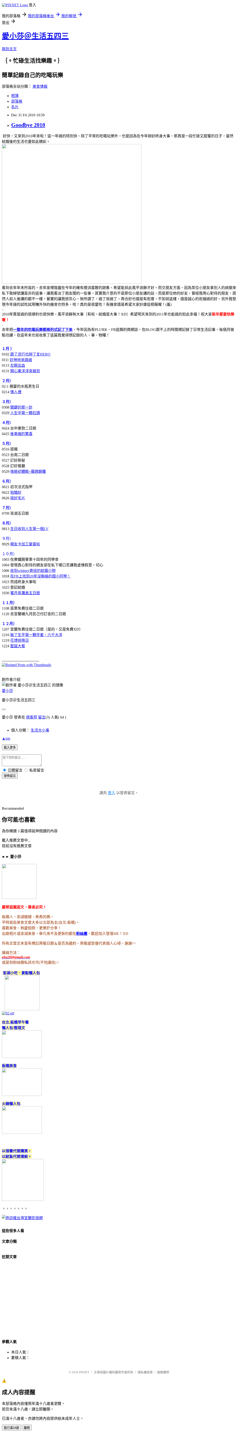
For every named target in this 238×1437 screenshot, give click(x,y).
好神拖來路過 (21, 360)
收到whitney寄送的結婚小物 (33, 571)
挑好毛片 (17, 498)
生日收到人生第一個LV (29, 529)
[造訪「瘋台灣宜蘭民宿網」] (22, 1218)
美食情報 (40, 86)
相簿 (15, 96)
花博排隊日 (19, 640)
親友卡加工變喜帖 (25, 544)
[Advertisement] (119, 1300)
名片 (15, 107)
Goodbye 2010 (28, 125)
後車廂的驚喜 (21, 434)
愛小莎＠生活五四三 (35, 36)
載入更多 (10, 747)
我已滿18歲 (11, 1428)
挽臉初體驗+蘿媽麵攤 (28, 471)
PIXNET (84, 1372)
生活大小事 (40, 730)
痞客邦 (31, 717)
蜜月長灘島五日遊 (25, 593)
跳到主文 (9, 49)
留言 (42, 717)
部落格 (16, 101)
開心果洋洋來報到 (25, 371)
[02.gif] (8, 1013)
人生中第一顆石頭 (25, 413)
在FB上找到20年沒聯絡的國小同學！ (40, 576)
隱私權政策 (145, 1372)
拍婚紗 (15, 492)
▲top (6, 738)
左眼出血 (17, 365)
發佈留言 (10, 776)
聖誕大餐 (17, 646)
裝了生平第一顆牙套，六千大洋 (36, 635)
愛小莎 (7, 691)
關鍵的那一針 (21, 407)
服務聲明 (163, 1372)
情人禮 (15, 392)
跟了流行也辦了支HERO (30, 354)
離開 (27, 1428)
